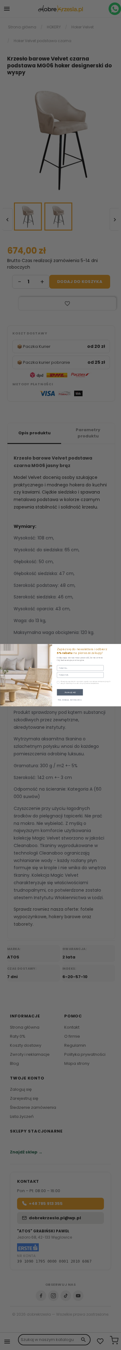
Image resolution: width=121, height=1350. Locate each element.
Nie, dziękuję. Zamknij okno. (70, 700)
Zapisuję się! (69, 692)
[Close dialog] (117, 647)
